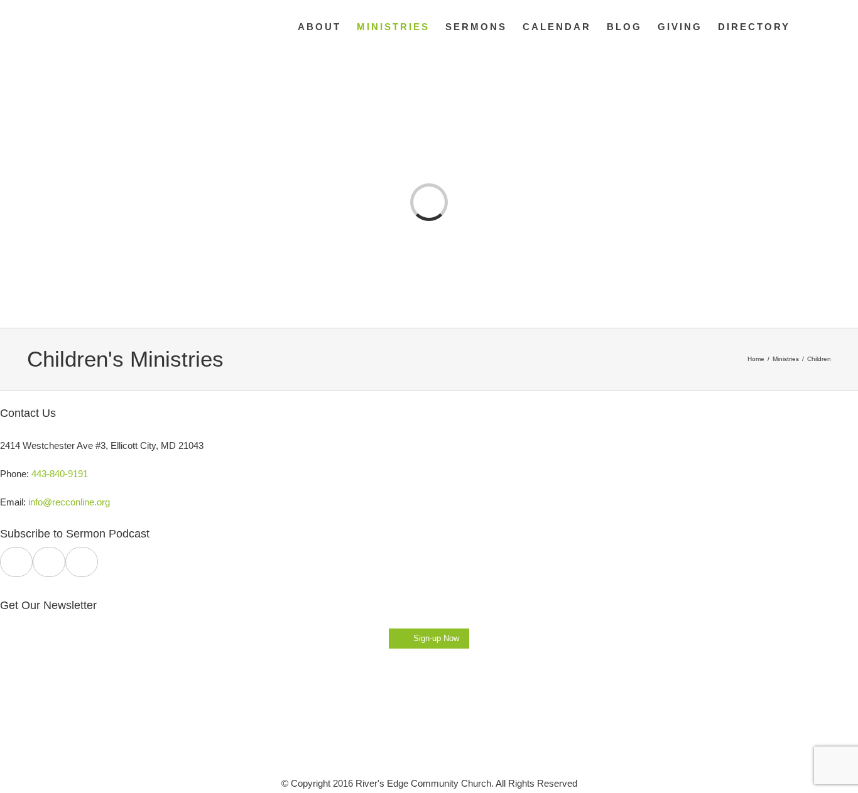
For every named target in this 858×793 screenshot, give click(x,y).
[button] (810, 26)
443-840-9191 (59, 473)
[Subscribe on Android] (49, 562)
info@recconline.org (69, 502)
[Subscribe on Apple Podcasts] (16, 562)
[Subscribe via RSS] (81, 562)
